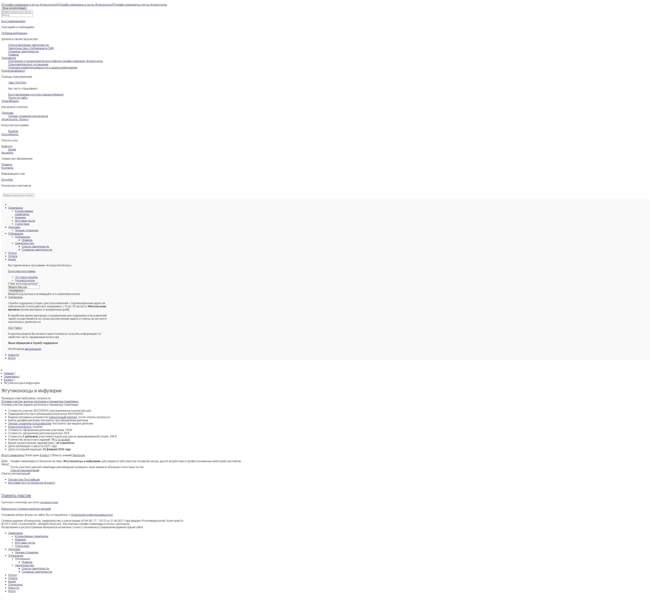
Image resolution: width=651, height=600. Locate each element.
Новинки (20, 217)
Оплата (10, 101)
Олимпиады (15, 207)
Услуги (9, 134)
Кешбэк (13, 131)
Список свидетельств (35, 246)
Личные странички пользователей (29, 423)
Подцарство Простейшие (24, 479)
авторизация (33, 349)
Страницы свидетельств (23, 51)
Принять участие (16, 495)
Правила (13, 54)
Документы (8, 58)
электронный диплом (62, 417)
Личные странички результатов (28, 116)
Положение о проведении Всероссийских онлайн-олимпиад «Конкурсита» (55, 61)
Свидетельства (24, 243)
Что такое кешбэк (26, 277)
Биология (79, 455)
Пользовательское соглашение (28, 64)
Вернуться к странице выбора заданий (26, 508)
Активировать (16, 290)
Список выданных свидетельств (28, 45)
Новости (6, 146)
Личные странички (26, 230)
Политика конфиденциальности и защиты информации (42, 67)
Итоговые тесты (25, 220)
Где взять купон (25, 280)
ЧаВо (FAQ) (17, 82)
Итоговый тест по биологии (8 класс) (31, 482)
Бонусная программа (21, 271)
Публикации (14, 33)
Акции (7, 152)
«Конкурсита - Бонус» (15, 119)
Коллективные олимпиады (24, 212)
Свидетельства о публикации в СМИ (31, 48)
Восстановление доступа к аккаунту (36, 94)
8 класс (44, 455)
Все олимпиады (13, 21)
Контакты (7, 167)
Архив (12, 149)
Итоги (7, 179)
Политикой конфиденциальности (92, 514)
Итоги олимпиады (12, 455)
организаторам (49, 502)
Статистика (22, 224)
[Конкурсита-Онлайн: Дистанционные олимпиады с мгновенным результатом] (84, 4)
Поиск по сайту (18, 97)
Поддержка (13, 70)
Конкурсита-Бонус (20, 426)
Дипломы (7, 112)
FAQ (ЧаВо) (15, 328)
